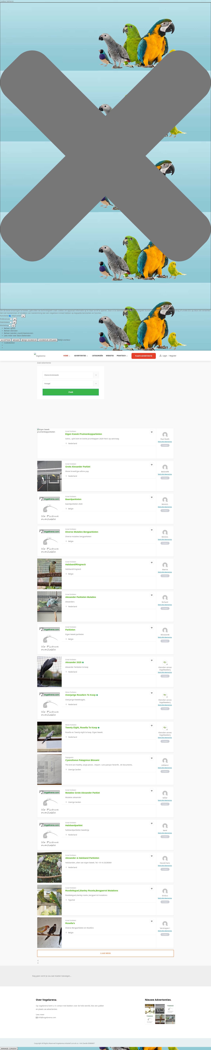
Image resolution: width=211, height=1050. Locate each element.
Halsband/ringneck (75, 564)
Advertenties (80, 356)
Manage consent (9, 1048)
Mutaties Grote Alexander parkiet (82, 793)
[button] (105, 155)
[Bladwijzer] (152, 432)
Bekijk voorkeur (29, 340)
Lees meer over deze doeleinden (17, 335)
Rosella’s (70, 923)
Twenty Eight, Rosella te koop (81, 727)
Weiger (16, 340)
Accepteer (5, 340)
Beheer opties (9, 328)
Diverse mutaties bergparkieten (81, 532)
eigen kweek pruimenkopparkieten (83, 434)
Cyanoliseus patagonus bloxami (82, 760)
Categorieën (97, 356)
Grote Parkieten (70, 431)
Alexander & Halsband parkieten (82, 858)
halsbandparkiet (73, 825)
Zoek (70, 392)
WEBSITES (110, 356)
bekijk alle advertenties (165, 441)
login (165, 356)
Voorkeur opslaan (47, 340)
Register (172, 356)
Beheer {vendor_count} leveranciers (18, 333)
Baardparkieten (73, 499)
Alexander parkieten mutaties (80, 597)
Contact (165, 445)
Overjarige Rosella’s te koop (80, 695)
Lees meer (40, 1014)
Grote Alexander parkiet (77, 466)
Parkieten (70, 630)
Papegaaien (69, 757)
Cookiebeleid (9, 343)
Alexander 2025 (73, 662)
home (65, 356)
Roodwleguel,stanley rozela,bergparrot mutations (91, 890)
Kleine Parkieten (70, 692)
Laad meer (105, 953)
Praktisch (121, 356)
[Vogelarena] (39, 355)
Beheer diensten (11, 331)
